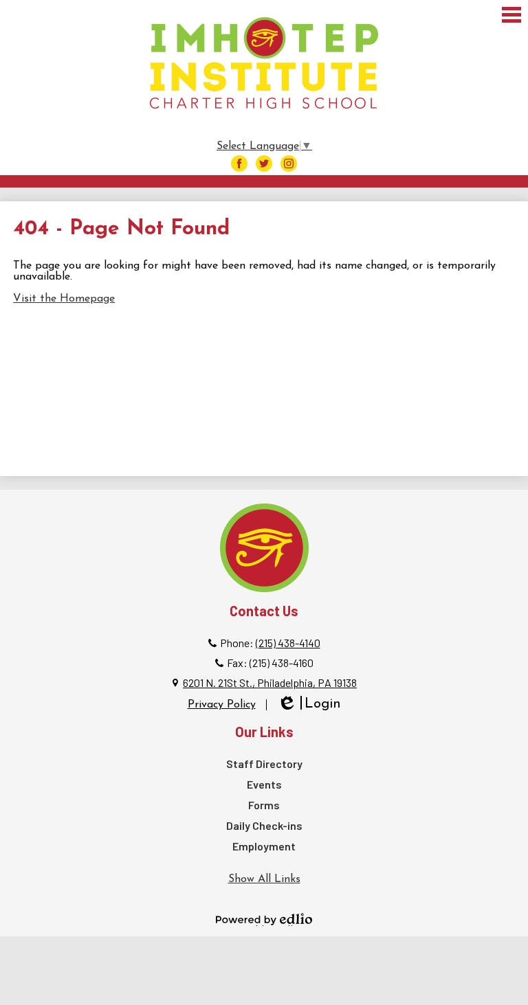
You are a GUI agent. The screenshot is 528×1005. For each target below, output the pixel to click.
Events (264, 784)
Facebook (239, 163)
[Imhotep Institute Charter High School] (264, 63)
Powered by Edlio (264, 919)
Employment (264, 845)
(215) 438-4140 (288, 642)
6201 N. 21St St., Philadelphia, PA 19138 (270, 682)
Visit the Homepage (64, 298)
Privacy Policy (222, 704)
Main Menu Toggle (511, 15)
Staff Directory (264, 763)
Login (309, 705)
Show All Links (264, 879)
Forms (264, 804)
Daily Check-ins (264, 825)
